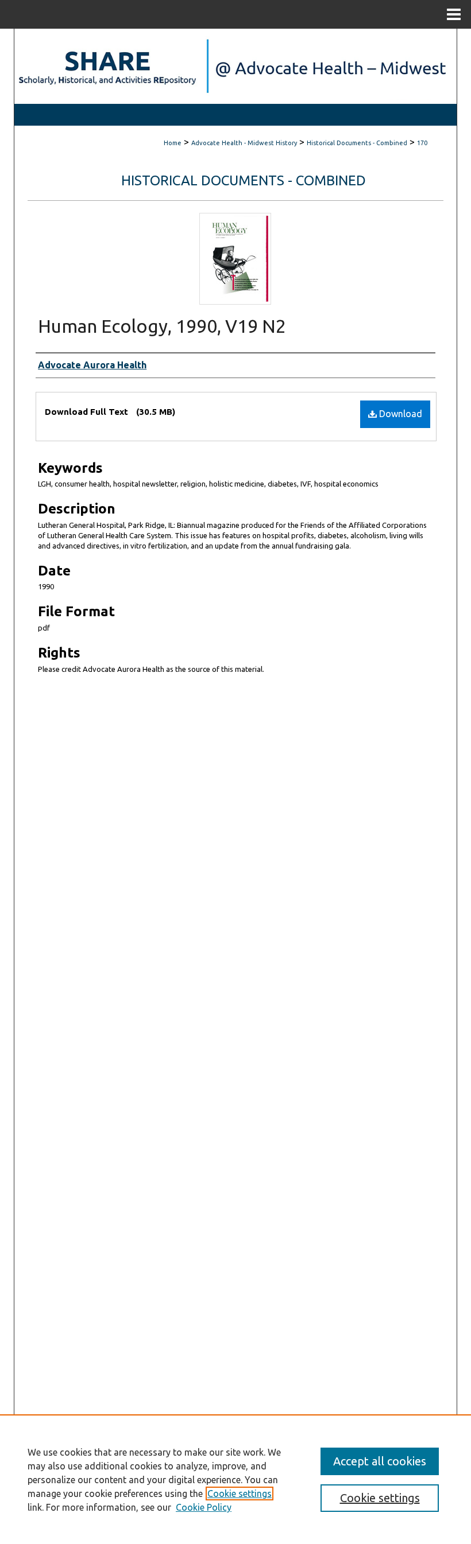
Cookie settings (239, 1493)
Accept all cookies (379, 1461)
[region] (235, 1479)
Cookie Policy (203, 1507)
